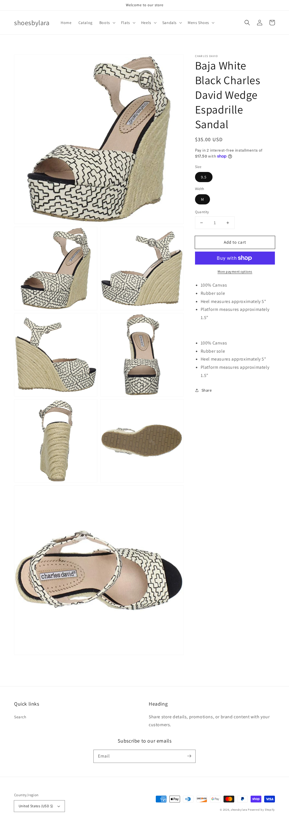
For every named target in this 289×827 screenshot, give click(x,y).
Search (20, 716)
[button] (107, 23)
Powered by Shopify (261, 809)
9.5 (204, 177)
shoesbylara (239, 809)
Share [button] (207, 390)
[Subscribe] (189, 756)
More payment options (235, 271)
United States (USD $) (36, 806)
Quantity (202, 212)
